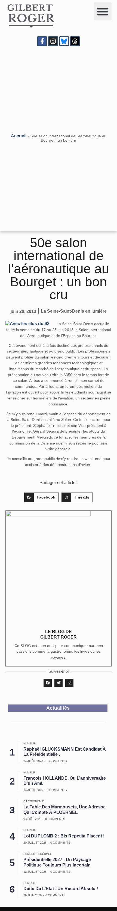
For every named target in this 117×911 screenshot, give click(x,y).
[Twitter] (58, 683)
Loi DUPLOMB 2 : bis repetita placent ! (63, 836)
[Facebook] (48, 683)
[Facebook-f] (42, 41)
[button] (103, 11)
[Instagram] (53, 41)
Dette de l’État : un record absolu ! (60, 888)
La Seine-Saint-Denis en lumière (74, 311)
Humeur (29, 743)
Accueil (18, 136)
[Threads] (75, 41)
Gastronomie (33, 801)
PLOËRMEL (44, 853)
